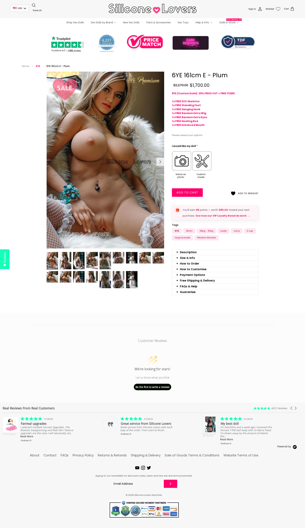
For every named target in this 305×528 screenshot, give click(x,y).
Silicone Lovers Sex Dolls (148, 495)
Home (25, 66)
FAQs (64, 455)
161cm (189, 231)
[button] (215, 252)
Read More (126, 439)
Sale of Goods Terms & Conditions (192, 455)
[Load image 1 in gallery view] (105, 160)
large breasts (182, 237)
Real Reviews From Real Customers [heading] (29, 408)
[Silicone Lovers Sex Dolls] (152, 9)
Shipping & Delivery (146, 455)
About (34, 455)
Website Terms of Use (240, 455)
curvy (237, 231)
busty (223, 231)
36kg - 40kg (206, 231)
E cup (250, 231)
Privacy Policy (83, 455)
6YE (38, 66)
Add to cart (187, 192)
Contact (49, 455)
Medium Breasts (206, 237)
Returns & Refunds (112, 455)
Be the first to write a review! (152, 387)
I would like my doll (185, 146)
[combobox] (49, 10)
